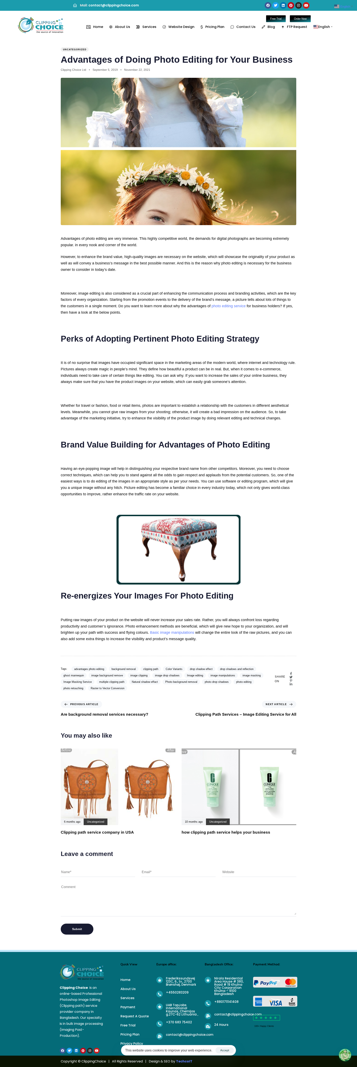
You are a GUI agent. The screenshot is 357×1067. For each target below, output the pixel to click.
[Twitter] (275, 5)
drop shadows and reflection (236, 669)
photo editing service (229, 306)
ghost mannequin (73, 675)
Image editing (195, 675)
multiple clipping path (111, 681)
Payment (127, 1007)
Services (149, 26)
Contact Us (246, 26)
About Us (122, 26)
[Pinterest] (291, 5)
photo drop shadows (217, 681)
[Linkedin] (283, 5)
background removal (124, 669)
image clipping (139, 675)
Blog (271, 26)
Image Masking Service (77, 681)
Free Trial (128, 1025)
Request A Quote (134, 1016)
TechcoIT (184, 1061)
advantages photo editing (89, 669)
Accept (224, 1050)
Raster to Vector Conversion (107, 688)
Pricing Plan (214, 26)
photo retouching (73, 688)
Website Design (181, 26)
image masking (252, 675)
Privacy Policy (131, 1043)
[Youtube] (306, 5)
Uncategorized (74, 49)
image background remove (107, 675)
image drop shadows (167, 675)
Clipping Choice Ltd (73, 69)
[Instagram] (298, 5)
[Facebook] (268, 5)
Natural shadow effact (145, 681)
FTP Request (297, 26)
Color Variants (174, 669)
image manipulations (223, 675)
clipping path (150, 669)
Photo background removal (181, 681)
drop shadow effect (201, 669)
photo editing (243, 681)
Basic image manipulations (172, 632)
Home (98, 26)
